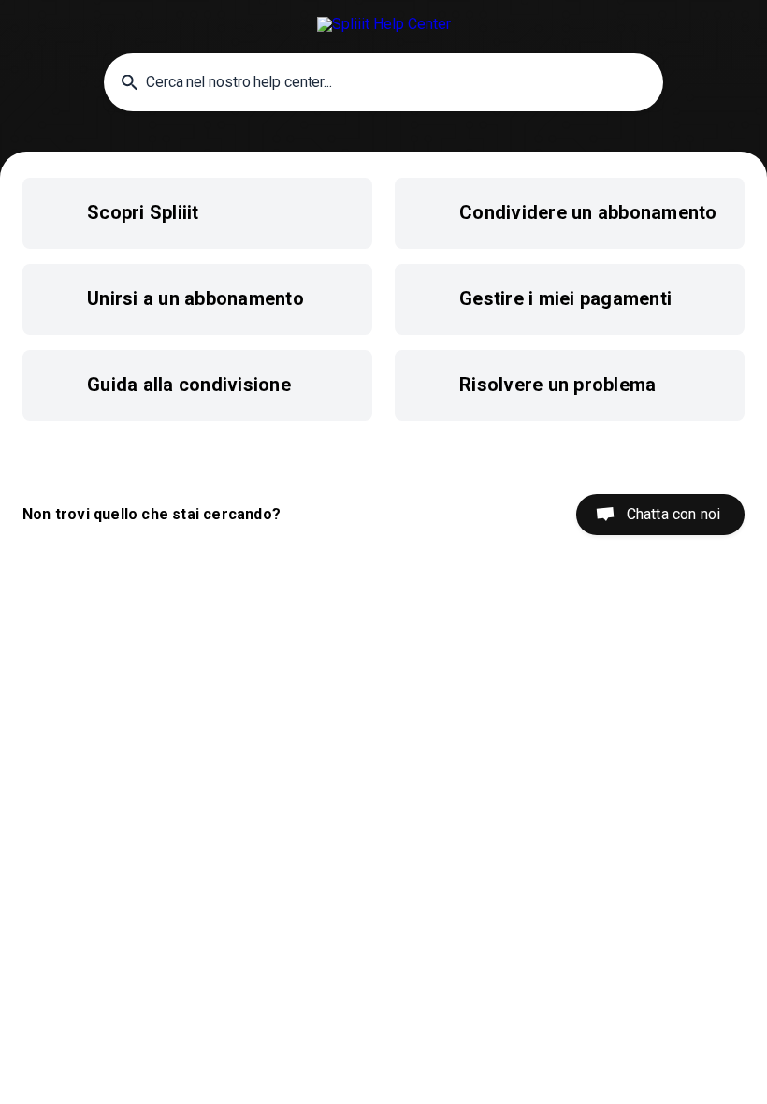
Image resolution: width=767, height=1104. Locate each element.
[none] (384, 24)
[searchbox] (383, 82)
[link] (197, 213)
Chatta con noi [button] (673, 514)
